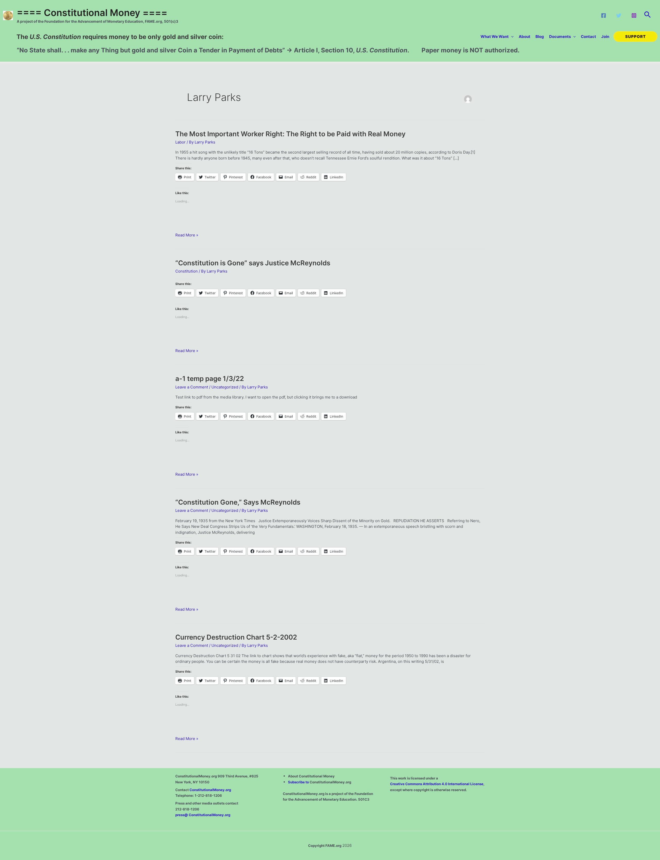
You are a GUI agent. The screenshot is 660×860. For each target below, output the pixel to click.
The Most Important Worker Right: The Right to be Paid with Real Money (290, 134)
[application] (511, 36)
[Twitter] (619, 15)
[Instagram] (634, 15)
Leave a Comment (191, 387)
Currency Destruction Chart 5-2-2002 (236, 637)
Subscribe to (299, 782)
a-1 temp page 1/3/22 (209, 379)
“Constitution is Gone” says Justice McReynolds (252, 263)
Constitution (186, 271)
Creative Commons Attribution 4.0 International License (436, 784)
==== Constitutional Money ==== (92, 12)
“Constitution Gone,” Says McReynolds (237, 502)
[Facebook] (603, 15)
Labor (180, 142)
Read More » (186, 235)
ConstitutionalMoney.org (210, 790)
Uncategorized (224, 387)
